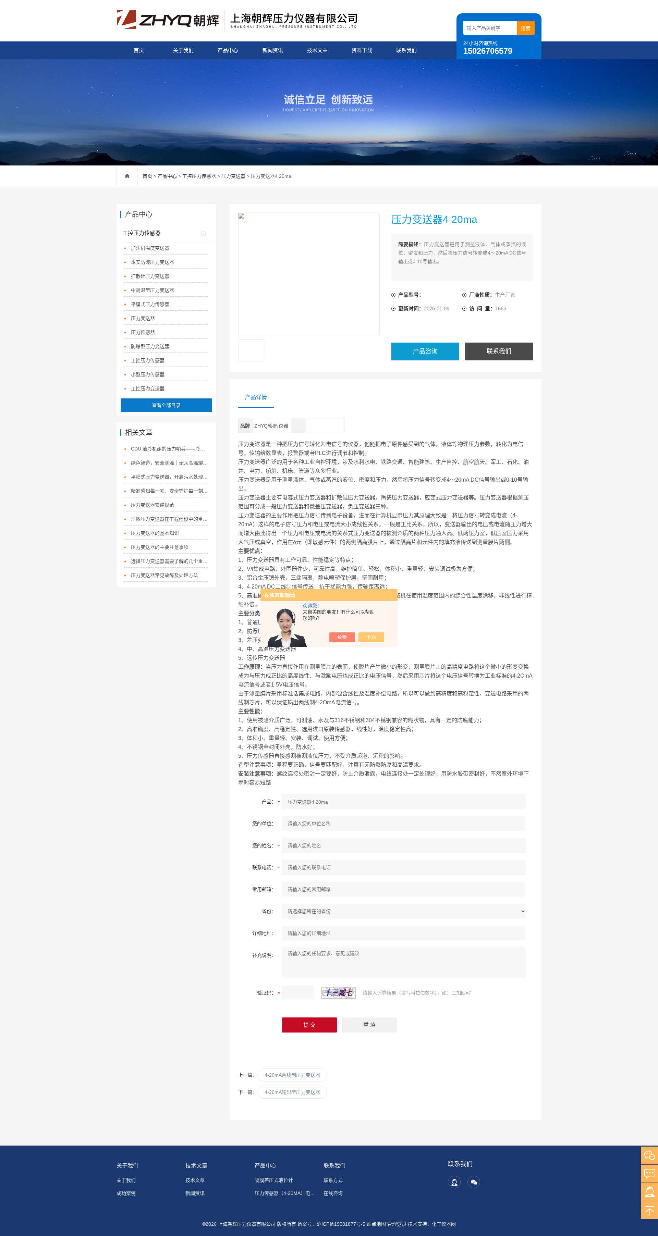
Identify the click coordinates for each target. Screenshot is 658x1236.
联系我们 (406, 50)
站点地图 (376, 1224)
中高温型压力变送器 (152, 290)
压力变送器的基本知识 (155, 533)
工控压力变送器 (147, 388)
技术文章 (317, 50)
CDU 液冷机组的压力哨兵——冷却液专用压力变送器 (170, 449)
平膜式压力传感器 (150, 304)
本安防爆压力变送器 (152, 262)
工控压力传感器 (199, 176)
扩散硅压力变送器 (150, 276)
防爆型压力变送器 (150, 346)
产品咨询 (425, 351)
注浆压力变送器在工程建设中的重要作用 (170, 519)
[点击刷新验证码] (338, 993)
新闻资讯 (273, 50)
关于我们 (183, 50)
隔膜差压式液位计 (274, 1180)
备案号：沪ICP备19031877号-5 (331, 1224)
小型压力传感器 (147, 374)
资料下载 (362, 50)
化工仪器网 (444, 1224)
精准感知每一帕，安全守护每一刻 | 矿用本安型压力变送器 (170, 491)
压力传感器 (143, 332)
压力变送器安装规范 (152, 505)
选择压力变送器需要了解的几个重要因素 (170, 561)
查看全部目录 (166, 405)
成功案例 (126, 1193)
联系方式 (333, 1180)
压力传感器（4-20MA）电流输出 (285, 1193)
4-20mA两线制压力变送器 (292, 1075)
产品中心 (228, 50)
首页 (139, 50)
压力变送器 (233, 176)
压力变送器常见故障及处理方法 (164, 575)
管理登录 (396, 1224)
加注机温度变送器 (150, 248)
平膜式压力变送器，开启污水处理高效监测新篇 (170, 477)
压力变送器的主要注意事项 (159, 547)
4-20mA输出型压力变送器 (292, 1092)
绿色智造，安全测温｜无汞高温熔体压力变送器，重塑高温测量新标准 (170, 463)
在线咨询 (333, 1193)
